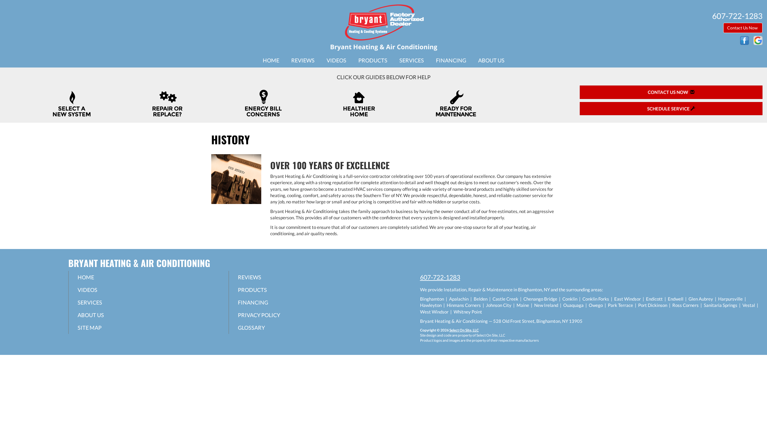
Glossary (251, 327)
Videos (336, 60)
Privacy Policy (259, 315)
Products (372, 60)
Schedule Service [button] (669, 108)
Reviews (303, 60)
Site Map (90, 327)
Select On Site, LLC (464, 330)
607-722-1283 (440, 277)
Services (411, 60)
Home (271, 60)
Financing (451, 60)
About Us (491, 60)
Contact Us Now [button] (743, 27)
